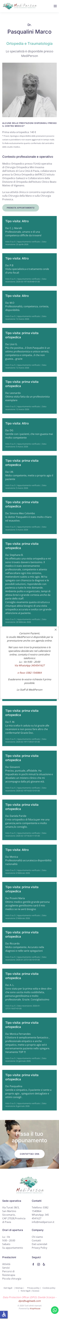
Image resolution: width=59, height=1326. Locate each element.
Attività (6, 1264)
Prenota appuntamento (20, 208)
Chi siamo (37, 1237)
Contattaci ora (29, 1154)
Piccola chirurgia (11, 1278)
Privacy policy (33, 1287)
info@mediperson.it (43, 1222)
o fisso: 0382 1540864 (29, 672)
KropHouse (35, 1308)
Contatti (36, 1240)
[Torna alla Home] (19, 6)
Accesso (35, 1290)
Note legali (25, 1290)
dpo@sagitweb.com (29, 1301)
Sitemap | (19, 1287)
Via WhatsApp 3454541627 (30, 665)
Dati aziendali (39, 1244)
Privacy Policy (39, 1247)
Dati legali (8, 1287)
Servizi (6, 1267)
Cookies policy (49, 1287)
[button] (55, 6)
